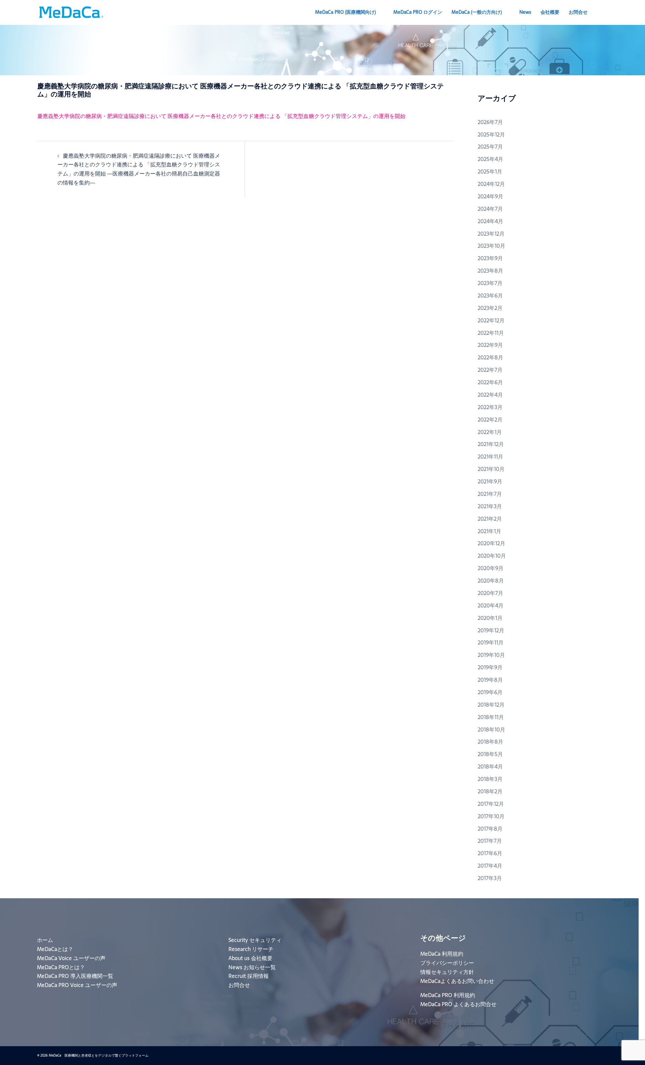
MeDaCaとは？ (55, 949)
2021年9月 (490, 481)
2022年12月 (491, 320)
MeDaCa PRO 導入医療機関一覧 (75, 976)
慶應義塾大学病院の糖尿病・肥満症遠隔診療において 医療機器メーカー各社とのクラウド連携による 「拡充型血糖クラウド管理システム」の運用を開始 (221, 116)
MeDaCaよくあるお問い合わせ (457, 981)
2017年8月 (490, 828)
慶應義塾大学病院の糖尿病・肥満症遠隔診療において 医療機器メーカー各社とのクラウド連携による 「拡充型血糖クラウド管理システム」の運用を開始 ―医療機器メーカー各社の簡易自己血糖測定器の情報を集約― (138, 169)
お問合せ (578, 12)
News (525, 12)
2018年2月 (490, 791)
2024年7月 (490, 208)
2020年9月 (491, 568)
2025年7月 (490, 146)
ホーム (45, 940)
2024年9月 (490, 196)
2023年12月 (491, 233)
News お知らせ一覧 (252, 967)
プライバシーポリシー (447, 962)
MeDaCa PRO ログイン (417, 12)
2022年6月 (490, 382)
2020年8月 (491, 580)
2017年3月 (490, 878)
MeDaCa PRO (345, 12)
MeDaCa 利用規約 (441, 953)
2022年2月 (490, 419)
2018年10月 (491, 729)
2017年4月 (490, 865)
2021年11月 (490, 456)
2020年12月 (491, 543)
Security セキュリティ (255, 940)
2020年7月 (490, 593)
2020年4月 (491, 605)
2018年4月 (490, 766)
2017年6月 (490, 853)
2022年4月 (490, 394)
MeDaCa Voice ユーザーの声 (71, 958)
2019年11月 (491, 642)
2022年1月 (490, 432)
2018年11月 (491, 717)
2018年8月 (490, 741)
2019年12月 (491, 630)
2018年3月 (490, 779)
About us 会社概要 (250, 958)
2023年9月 (490, 258)
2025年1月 (490, 171)
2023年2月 (490, 308)
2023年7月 (490, 283)
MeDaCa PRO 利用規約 (447, 995)
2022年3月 (490, 407)
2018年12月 (491, 704)
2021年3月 (490, 506)
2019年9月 (490, 667)
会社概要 (550, 12)
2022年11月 (491, 332)
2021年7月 (490, 493)
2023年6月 (490, 295)
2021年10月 (491, 469)
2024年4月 (490, 221)
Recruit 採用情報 (248, 976)
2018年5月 (490, 754)
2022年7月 (490, 369)
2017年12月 (491, 803)
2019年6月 (490, 692)
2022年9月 (490, 345)
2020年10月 (492, 555)
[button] (605, 12)
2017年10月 (491, 816)
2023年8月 (490, 270)
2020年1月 (490, 618)
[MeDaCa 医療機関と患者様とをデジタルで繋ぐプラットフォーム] (70, 11)
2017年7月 (490, 840)
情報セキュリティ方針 (447, 972)
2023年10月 (491, 245)
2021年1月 (489, 531)
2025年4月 (490, 159)
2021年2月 (490, 518)
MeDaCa (477, 12)
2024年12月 (491, 184)
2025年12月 (491, 134)
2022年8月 (490, 357)
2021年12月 (491, 444)
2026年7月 (490, 122)
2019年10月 (491, 654)
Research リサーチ (250, 949)
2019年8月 (490, 679)
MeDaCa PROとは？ (61, 967)
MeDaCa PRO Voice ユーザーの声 (77, 985)
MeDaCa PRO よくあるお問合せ (458, 1004)
